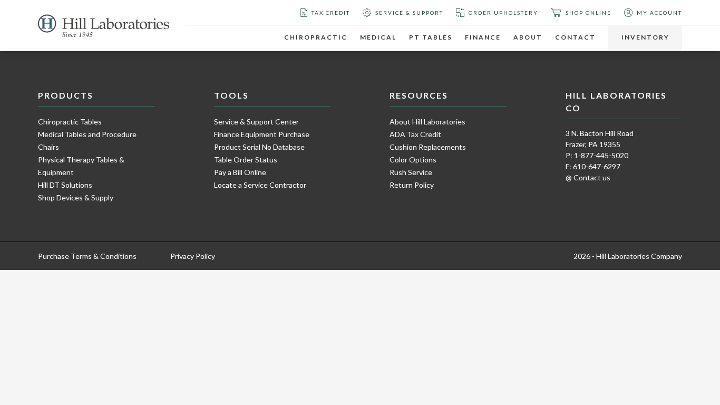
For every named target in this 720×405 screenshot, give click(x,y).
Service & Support (409, 12)
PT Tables (430, 37)
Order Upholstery (503, 12)
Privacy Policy (192, 256)
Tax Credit (331, 12)
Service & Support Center (256, 121)
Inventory (645, 37)
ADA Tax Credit (415, 134)
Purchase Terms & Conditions (87, 256)
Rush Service (411, 172)
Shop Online (588, 12)
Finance (483, 37)
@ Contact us (588, 177)
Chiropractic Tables (70, 121)
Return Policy (412, 184)
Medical (378, 37)
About (527, 37)
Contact (575, 37)
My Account (659, 12)
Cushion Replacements (428, 146)
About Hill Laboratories (427, 121)
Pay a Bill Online (240, 172)
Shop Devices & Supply (75, 197)
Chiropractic (315, 37)
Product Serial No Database (259, 146)
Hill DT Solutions (65, 184)
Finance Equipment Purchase (261, 134)
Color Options (413, 159)
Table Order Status (245, 159)
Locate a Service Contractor (260, 184)
